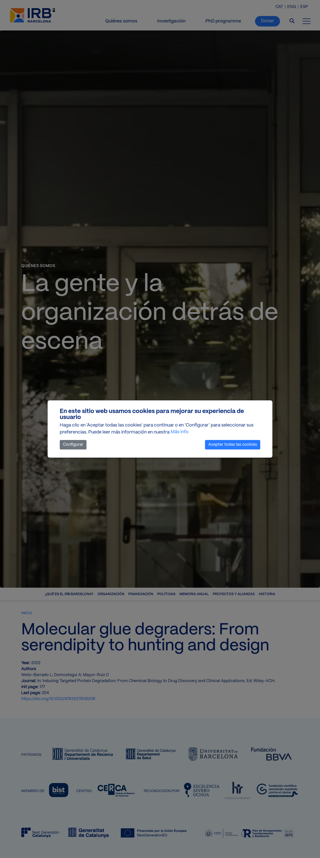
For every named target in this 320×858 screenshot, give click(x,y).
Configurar (73, 444)
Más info (179, 432)
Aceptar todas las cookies (232, 444)
